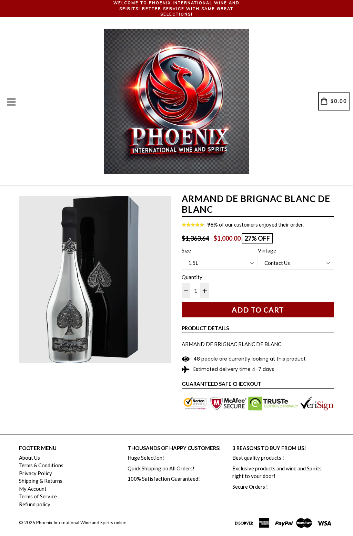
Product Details (205, 328)
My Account (33, 489)
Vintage (267, 250)
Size (186, 250)
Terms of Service (38, 496)
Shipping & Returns (40, 481)
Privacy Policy (35, 473)
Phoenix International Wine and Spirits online (81, 522)
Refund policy (34, 504)
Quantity (192, 277)
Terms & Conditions (41, 465)
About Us (29, 457)
